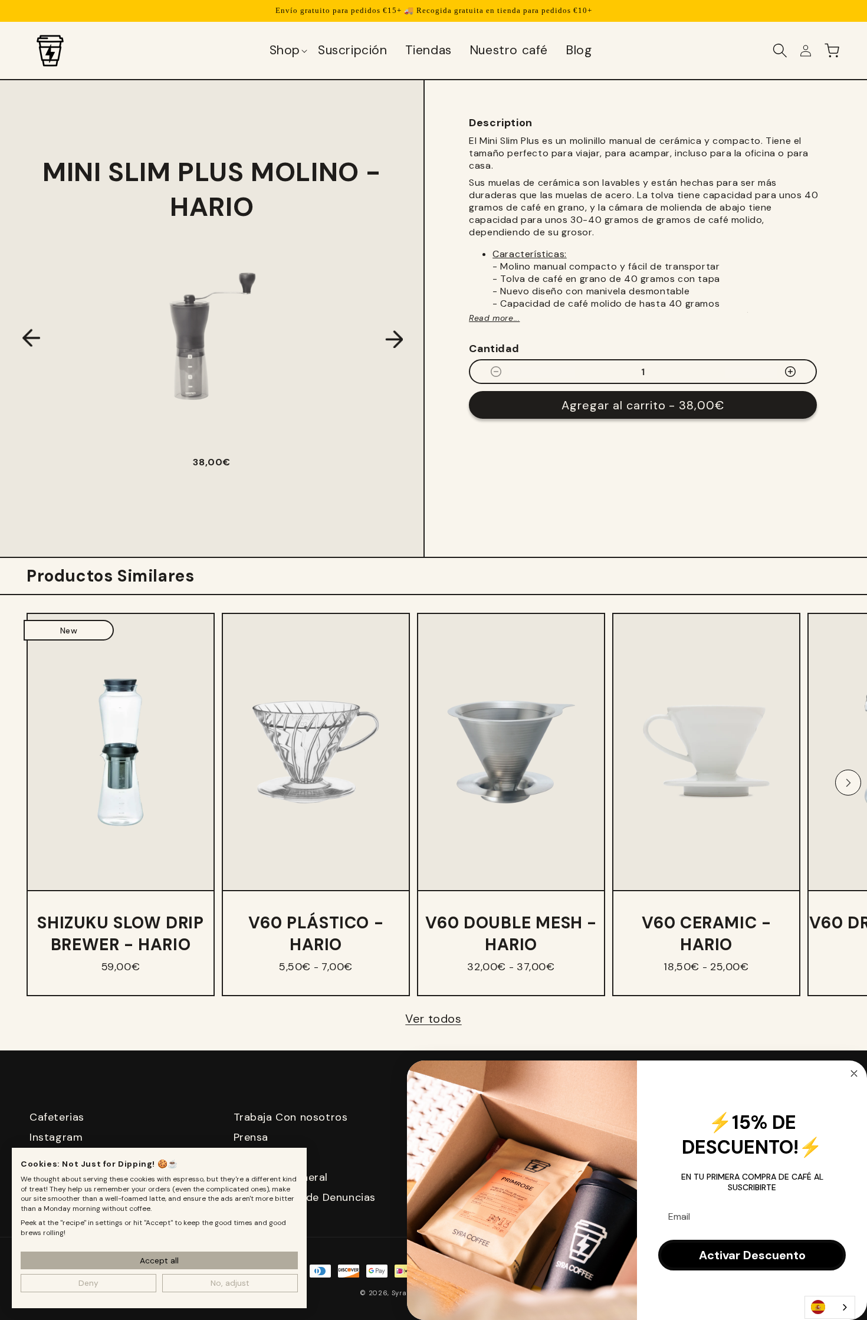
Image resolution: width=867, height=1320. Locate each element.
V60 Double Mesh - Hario (511, 933)
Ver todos (433, 1018)
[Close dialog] (854, 1073)
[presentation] (31, 339)
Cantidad (494, 349)
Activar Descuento (752, 1255)
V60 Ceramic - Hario (706, 933)
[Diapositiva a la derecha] (848, 783)
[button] (288, 51)
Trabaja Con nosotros (291, 1117)
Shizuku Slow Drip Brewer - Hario (120, 933)
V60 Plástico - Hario (315, 933)
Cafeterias (56, 1117)
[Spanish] (830, 1307)
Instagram (56, 1137)
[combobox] (829, 1307)
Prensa (251, 1137)
